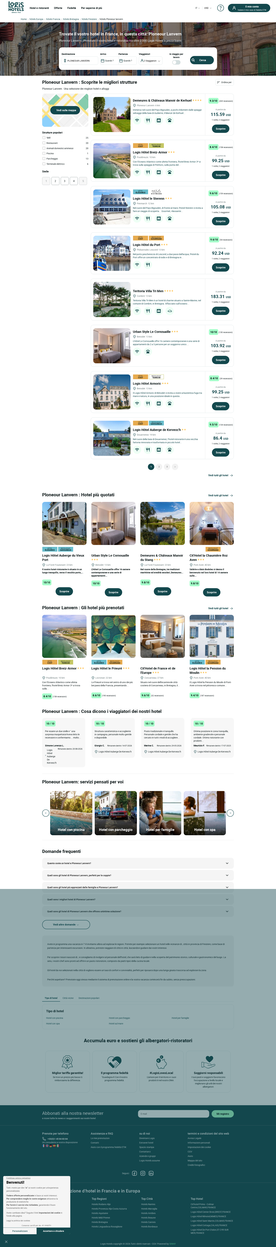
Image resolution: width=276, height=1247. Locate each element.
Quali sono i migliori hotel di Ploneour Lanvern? (71, 899)
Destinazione (68, 54)
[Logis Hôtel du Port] (111, 253)
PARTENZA (123, 54)
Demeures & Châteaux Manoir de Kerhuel (162, 100)
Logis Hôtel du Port (147, 245)
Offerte (58, 8)
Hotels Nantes (148, 1204)
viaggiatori (144, 54)
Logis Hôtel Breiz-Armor (150, 152)
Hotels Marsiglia (149, 1208)
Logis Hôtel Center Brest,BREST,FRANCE (211, 1211)
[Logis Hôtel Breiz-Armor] (111, 160)
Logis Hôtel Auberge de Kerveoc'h (157, 430)
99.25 (221, 160)
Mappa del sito (195, 1160)
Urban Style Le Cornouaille (152, 331)
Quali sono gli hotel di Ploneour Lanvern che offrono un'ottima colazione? (84, 911)
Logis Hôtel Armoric (147, 383)
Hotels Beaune (148, 1217)
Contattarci (145, 1151)
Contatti (95, 1142)
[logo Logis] (16, 6)
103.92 (221, 345)
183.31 (221, 296)
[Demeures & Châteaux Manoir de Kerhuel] (111, 114)
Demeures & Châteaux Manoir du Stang (161, 557)
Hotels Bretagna (100, 1222)
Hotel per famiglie (180, 1017)
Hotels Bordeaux (149, 1226)
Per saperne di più (91, 8)
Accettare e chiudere (53, 1230)
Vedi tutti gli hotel (218, 475)
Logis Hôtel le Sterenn (149, 198)
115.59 (221, 114)
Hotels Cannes (148, 1222)
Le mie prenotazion (100, 1138)
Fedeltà (71, 8)
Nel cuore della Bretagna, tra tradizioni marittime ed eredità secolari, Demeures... (161, 571)
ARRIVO (103, 54)
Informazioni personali (199, 1142)
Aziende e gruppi (147, 1156)
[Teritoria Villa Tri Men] (111, 299)
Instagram (143, 1173)
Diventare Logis (147, 1138)
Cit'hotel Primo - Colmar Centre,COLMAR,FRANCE (203, 1206)
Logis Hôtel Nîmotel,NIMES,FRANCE (208, 1216)
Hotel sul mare (116, 1023)
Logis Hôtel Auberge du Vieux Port (63, 557)
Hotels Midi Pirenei (101, 1217)
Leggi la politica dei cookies (18, 1220)
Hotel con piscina (54, 1017)
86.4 (220, 438)
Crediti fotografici (196, 1164)
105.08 (221, 207)
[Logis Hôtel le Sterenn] (111, 207)
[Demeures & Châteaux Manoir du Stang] (162, 523)
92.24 (221, 253)
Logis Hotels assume (149, 1160)
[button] (6, 1241)
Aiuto (190, 1156)
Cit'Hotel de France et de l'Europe (157, 670)
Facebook (134, 1173)
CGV (190, 1151)
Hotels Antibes (148, 1213)
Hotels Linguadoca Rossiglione (107, 1226)
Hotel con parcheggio (119, 1017)
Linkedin (151, 1173)
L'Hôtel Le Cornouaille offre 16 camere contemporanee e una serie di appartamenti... (110, 572)
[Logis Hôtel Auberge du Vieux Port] (64, 523)
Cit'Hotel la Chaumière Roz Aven (209, 557)
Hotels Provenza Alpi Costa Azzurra (109, 1208)
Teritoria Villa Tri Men (148, 291)
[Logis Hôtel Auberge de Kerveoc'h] (111, 438)
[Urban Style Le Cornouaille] (111, 345)
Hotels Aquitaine (100, 1213)
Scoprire (221, 128)
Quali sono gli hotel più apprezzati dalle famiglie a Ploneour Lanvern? (82, 887)
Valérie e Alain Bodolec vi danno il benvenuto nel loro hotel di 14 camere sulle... (209, 572)
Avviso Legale (194, 1138)
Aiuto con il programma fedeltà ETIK (108, 1147)
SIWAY (172, 1243)
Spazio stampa (146, 1147)
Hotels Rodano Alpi (101, 1204)
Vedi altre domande (64, 924)
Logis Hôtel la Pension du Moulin (208, 670)
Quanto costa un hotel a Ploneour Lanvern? (69, 863)
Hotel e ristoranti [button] (39, 8)
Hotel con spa (53, 1023)
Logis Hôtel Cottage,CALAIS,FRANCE (209, 1225)
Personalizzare (20, 1230)
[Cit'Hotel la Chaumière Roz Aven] (212, 523)
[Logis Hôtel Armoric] (111, 392)
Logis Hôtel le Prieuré (107, 668)
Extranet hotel (146, 1142)
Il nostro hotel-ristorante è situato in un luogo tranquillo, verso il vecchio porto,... (62, 571)
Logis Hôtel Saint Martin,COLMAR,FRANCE (212, 1220)
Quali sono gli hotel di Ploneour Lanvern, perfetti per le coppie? (79, 875)
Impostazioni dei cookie (199, 1147)
